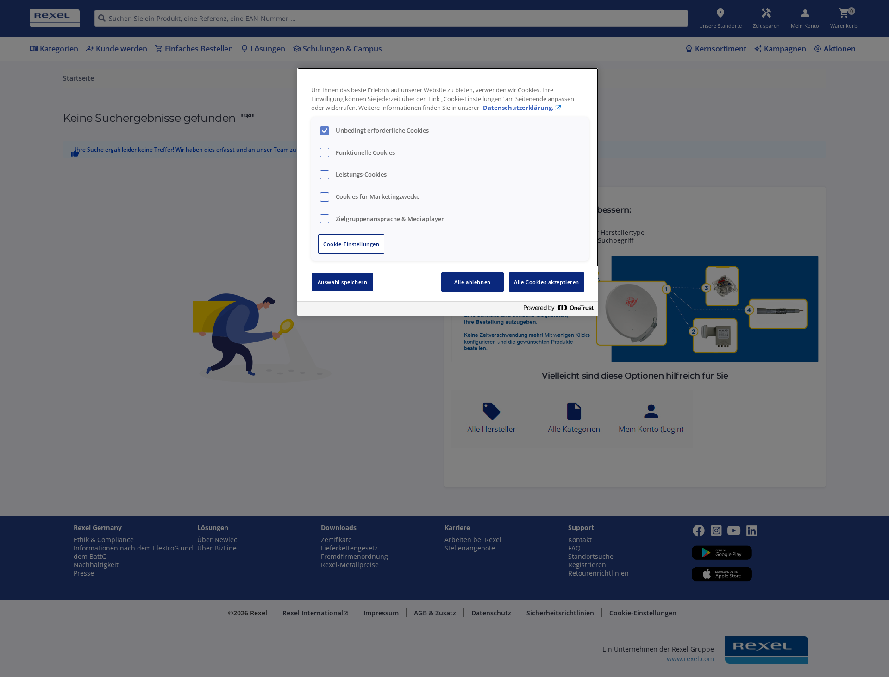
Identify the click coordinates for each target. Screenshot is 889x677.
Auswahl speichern (343, 281)
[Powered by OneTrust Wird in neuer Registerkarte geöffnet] (558, 310)
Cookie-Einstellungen (351, 243)
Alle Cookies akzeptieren (546, 281)
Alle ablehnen (472, 281)
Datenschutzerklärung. (518, 108)
